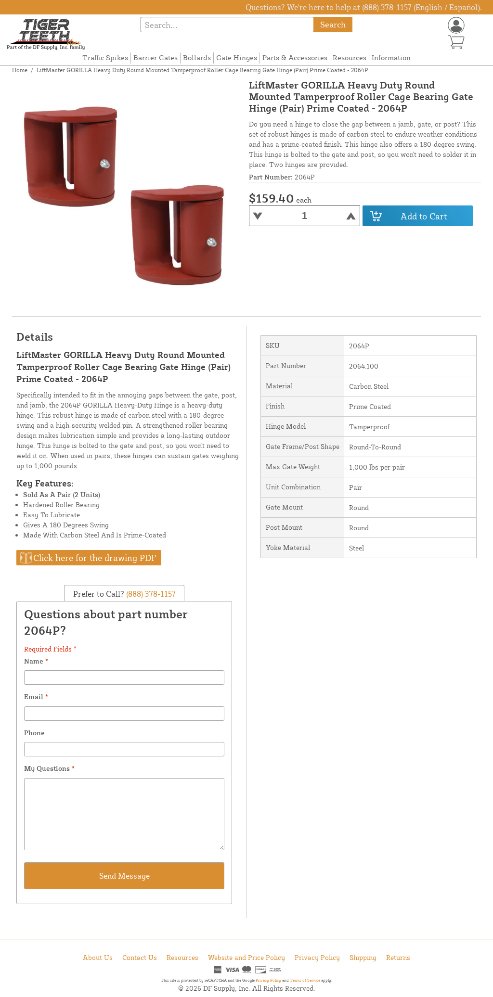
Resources (349, 57)
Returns (398, 957)
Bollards (197, 57)
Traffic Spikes (105, 57)
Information (391, 57)
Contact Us (139, 957)
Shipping (363, 957)
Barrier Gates (155, 57)
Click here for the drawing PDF (94, 557)
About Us (98, 957)
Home (19, 70)
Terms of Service (305, 980)
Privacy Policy (317, 957)
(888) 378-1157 (150, 594)
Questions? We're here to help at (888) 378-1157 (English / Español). (364, 7)
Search (333, 24)
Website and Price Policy (246, 957)
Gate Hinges (236, 57)
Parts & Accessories (294, 57)
